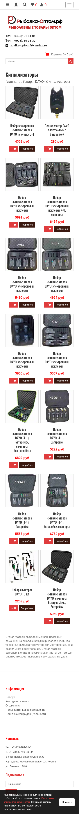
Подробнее (27, 148)
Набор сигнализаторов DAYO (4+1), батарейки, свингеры (57, 520)
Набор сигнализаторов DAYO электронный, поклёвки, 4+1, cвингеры (57, 206)
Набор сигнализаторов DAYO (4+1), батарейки (57, 435)
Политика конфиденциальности (26, 714)
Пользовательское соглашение (25, 709)
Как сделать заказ (17, 701)
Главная (12, 81)
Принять (67, 802)
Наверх (10, 697)
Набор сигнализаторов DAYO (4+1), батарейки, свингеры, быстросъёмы (22, 440)
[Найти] (70, 61)
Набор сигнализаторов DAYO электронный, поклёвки (22, 203)
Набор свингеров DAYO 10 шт (22, 591)
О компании (13, 705)
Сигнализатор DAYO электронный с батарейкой (57, 130)
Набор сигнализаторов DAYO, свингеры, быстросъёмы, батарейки (57, 598)
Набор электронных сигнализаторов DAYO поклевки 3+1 (22, 130)
